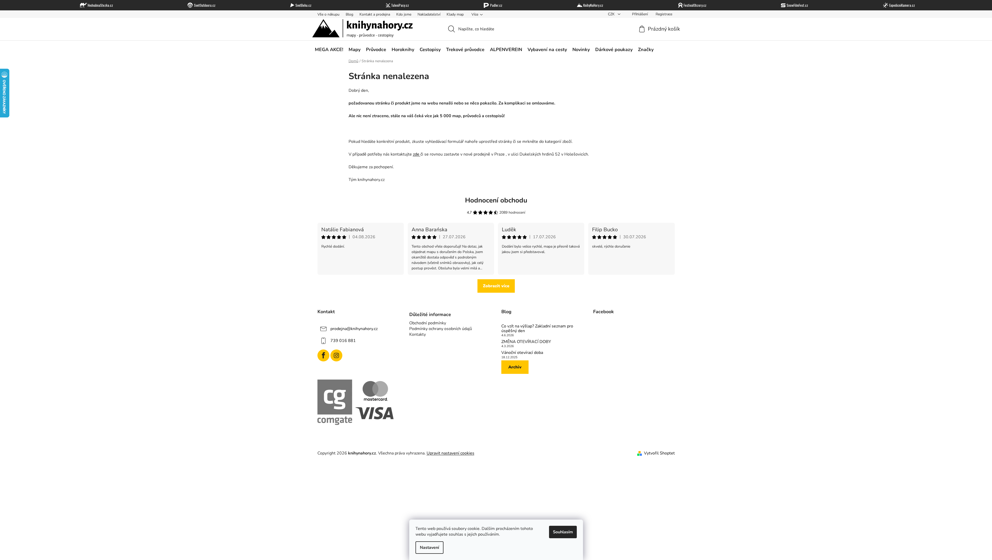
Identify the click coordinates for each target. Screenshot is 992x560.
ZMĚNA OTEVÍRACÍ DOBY (526, 342)
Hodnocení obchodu (496, 200)
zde (416, 154)
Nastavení (429, 547)
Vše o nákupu (328, 14)
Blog (349, 14)
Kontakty (417, 334)
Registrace (664, 14)
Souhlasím (563, 532)
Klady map (455, 14)
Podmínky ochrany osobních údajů (440, 329)
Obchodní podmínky (427, 323)
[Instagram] (336, 355)
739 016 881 (343, 341)
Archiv (515, 367)
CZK (612, 14)
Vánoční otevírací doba (522, 353)
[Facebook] (323, 355)
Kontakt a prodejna (374, 14)
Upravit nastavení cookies (450, 453)
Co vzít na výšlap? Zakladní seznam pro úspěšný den (537, 328)
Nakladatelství (429, 14)
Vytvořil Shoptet (659, 453)
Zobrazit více (496, 286)
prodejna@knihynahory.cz (354, 329)
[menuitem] (329, 49)
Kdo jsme (403, 14)
